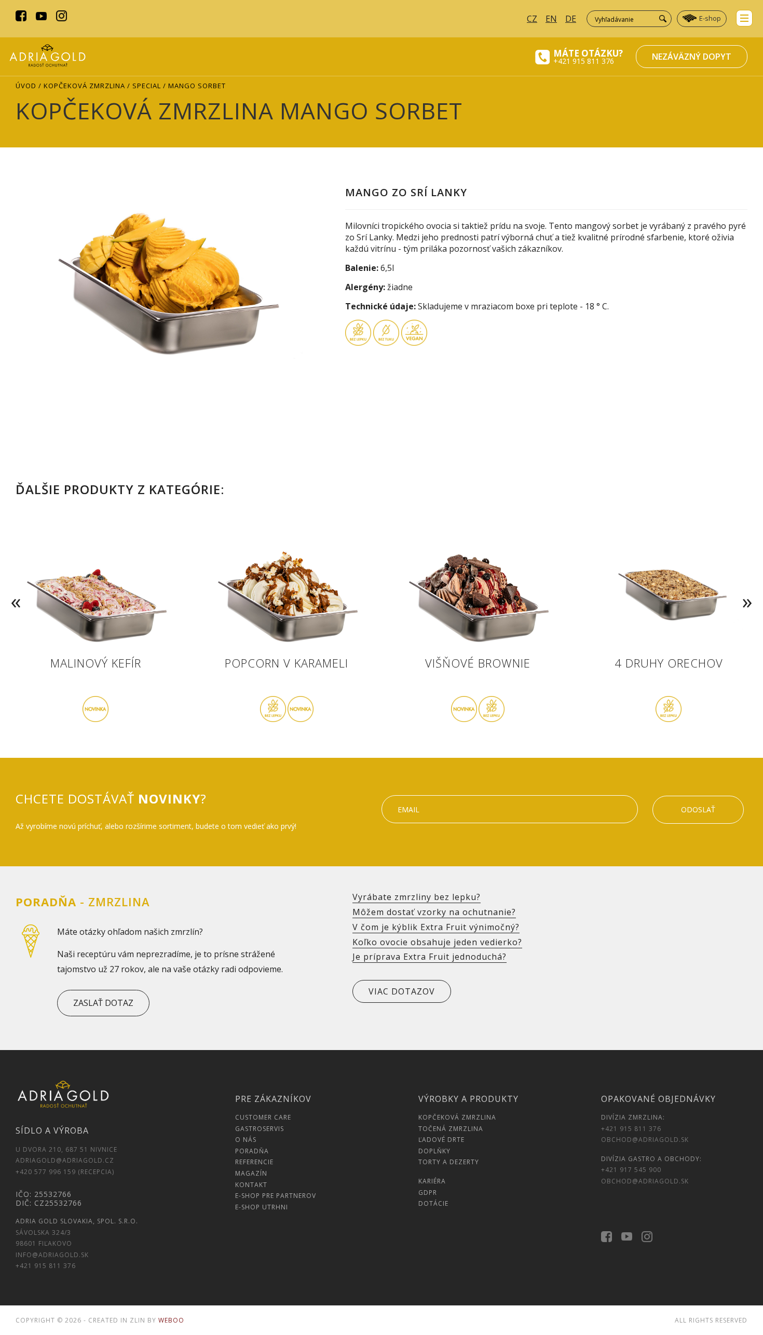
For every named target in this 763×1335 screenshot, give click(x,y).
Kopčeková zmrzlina (84, 85)
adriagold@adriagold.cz (65, 1160)
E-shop (710, 18)
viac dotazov (402, 991)
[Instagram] (61, 17)
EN (551, 18)
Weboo (171, 1320)
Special (146, 85)
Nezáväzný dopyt (691, 56)
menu (744, 18)
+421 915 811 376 (583, 61)
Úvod (26, 85)
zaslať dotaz (103, 1003)
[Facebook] (21, 17)
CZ (532, 18)
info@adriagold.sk (52, 1254)
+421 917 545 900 (631, 1169)
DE (570, 18)
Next (749, 587)
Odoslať (698, 809)
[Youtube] (41, 17)
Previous (13, 587)
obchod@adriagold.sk (645, 1139)
